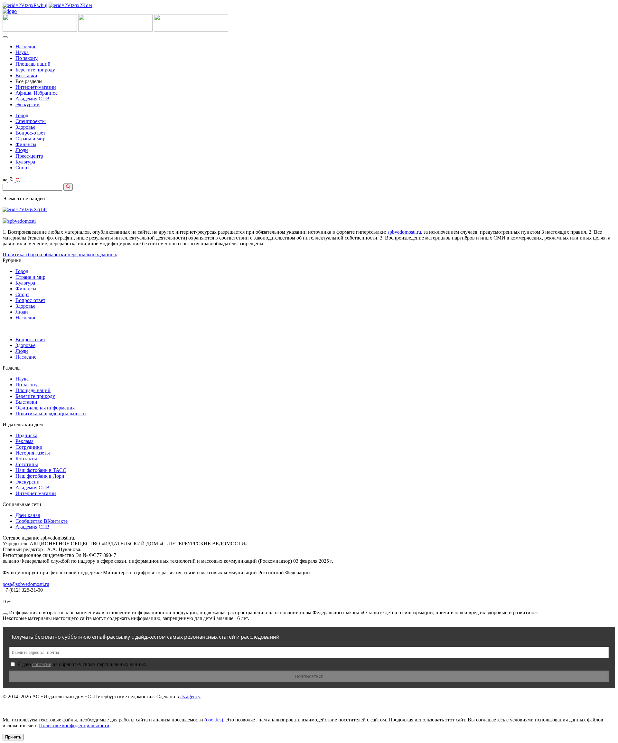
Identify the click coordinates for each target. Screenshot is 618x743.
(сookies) (213, 719)
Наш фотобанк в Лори (39, 476)
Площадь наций (33, 64)
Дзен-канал (27, 515)
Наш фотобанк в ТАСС (40, 470)
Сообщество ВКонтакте (41, 521)
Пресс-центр (29, 156)
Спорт (22, 167)
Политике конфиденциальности (74, 725)
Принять (13, 737)
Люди (21, 150)
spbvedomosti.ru (404, 232)
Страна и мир (30, 138)
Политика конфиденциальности (50, 413)
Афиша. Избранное (36, 93)
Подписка (26, 435)
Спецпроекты (30, 121)
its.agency (190, 696)
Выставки (26, 75)
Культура (25, 162)
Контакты (26, 458)
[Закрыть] (5, 614)
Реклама (24, 441)
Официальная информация (45, 407)
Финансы (25, 144)
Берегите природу (35, 69)
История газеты (32, 453)
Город (21, 115)
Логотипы (26, 464)
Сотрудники (28, 447)
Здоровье (25, 127)
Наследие (25, 46)
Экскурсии (27, 104)
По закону (26, 58)
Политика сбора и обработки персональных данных (60, 254)
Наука (22, 52)
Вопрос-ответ (30, 133)
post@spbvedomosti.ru (26, 584)
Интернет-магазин (35, 87)
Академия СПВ (32, 98)
